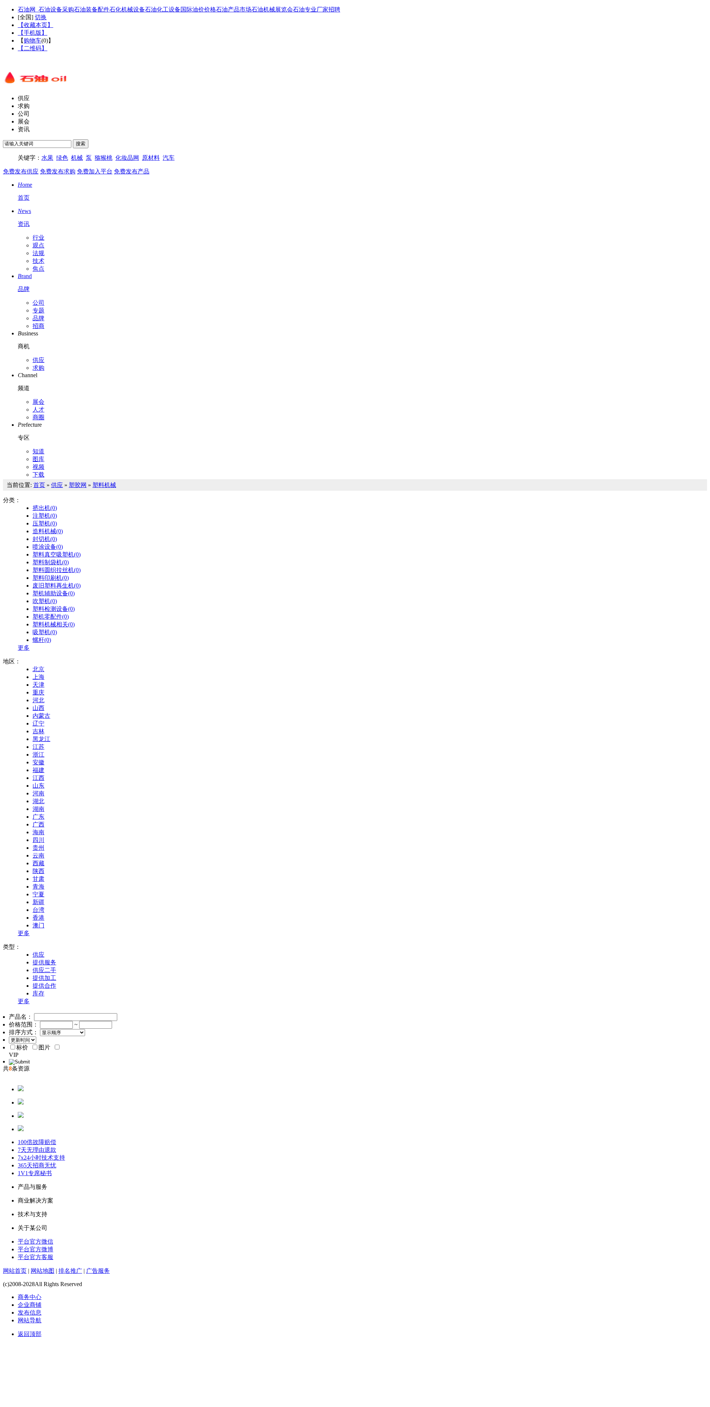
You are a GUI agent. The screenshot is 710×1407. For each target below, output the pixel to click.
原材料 (151, 158)
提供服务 (44, 962)
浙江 (38, 754)
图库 (38, 459)
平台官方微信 (35, 1241)
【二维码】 (32, 48)
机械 (77, 158)
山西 (38, 708)
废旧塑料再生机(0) (57, 585)
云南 (38, 855)
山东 (38, 785)
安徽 (38, 762)
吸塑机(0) (45, 632)
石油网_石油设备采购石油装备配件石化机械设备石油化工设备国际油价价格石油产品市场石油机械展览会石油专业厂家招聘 (179, 9)
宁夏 (38, 894)
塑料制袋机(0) (51, 562)
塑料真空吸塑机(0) (57, 554)
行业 (38, 237)
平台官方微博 (35, 1249)
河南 (38, 793)
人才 (38, 409)
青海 (38, 886)
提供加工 (44, 978)
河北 (38, 700)
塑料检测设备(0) (54, 609)
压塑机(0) (45, 523)
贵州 (38, 848)
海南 (38, 832)
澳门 (38, 925)
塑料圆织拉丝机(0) (57, 570)
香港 (38, 917)
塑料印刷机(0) (51, 578)
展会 (24, 121)
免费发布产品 (131, 171)
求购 (24, 106)
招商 (38, 326)
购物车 (32, 40)
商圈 (38, 417)
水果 (47, 158)
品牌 (38, 318)
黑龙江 (41, 739)
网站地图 (42, 1271)
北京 (38, 669)
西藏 (38, 863)
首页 (39, 485)
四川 (38, 840)
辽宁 (38, 723)
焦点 (38, 268)
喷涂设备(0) (48, 547)
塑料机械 (104, 485)
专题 (38, 310)
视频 (38, 467)
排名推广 (70, 1271)
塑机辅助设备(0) (54, 593)
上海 (38, 677)
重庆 (38, 692)
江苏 (38, 747)
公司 (24, 114)
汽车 (169, 158)
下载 (38, 474)
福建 (38, 770)
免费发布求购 (57, 171)
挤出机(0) (45, 508)
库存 (38, 993)
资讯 (24, 129)
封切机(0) (45, 539)
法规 (38, 253)
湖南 (38, 809)
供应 (24, 98)
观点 (38, 245)
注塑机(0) (45, 516)
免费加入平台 (94, 171)
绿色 (62, 158)
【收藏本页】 (35, 25)
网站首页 (15, 1271)
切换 (41, 17)
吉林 (38, 731)
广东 (38, 817)
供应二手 (44, 970)
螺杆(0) (42, 640)
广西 (38, 824)
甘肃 (38, 879)
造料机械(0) (48, 531)
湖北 (38, 801)
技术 (38, 261)
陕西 (38, 871)
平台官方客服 (35, 1257)
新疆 (38, 902)
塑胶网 (78, 485)
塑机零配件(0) (51, 616)
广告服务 (98, 1271)
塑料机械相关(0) (54, 624)
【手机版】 (32, 33)
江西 (38, 778)
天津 (38, 684)
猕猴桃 (103, 158)
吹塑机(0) (45, 601)
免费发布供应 (20, 171)
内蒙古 (41, 716)
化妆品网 (127, 158)
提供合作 (44, 985)
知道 (38, 451)
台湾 (38, 910)
